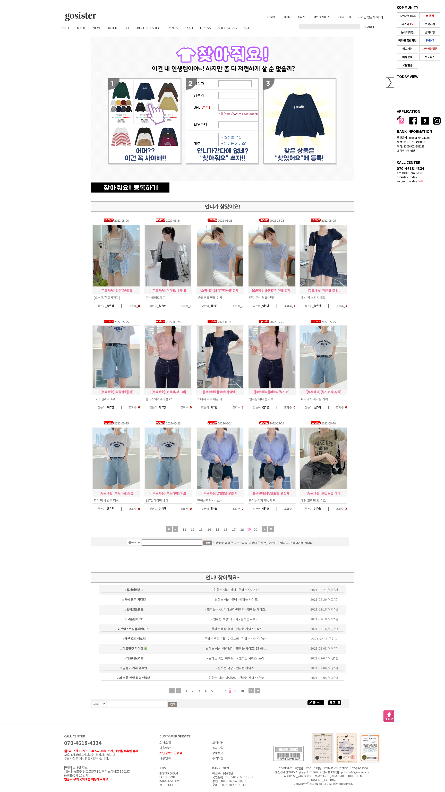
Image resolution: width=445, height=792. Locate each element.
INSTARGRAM (168, 773)
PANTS (173, 28)
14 (209, 529)
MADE (81, 28)
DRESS (205, 28)
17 (234, 529)
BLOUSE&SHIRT (149, 28)
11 (184, 529)
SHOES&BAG (227, 28)
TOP (127, 28)
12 (192, 529)
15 (217, 529)
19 (249, 529)
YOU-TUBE (166, 784)
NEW (96, 28)
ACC (247, 28)
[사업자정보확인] (329, 772)
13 (201, 529)
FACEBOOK (167, 777)
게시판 (83, 758)
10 (242, 691)
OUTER (112, 28)
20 (255, 529)
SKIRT (188, 28)
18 (242, 529)
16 (225, 529)
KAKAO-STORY (169, 781)
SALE (66, 28)
